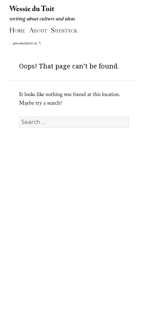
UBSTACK (64, 31)
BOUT (38, 31)
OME (17, 31)
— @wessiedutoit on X (25, 43)
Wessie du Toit (31, 9)
